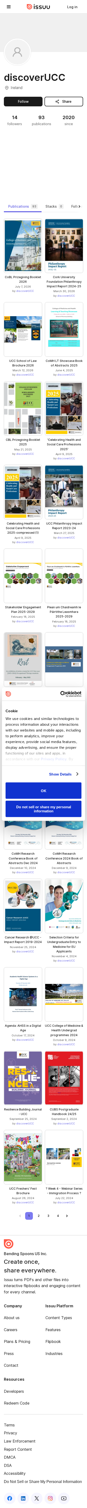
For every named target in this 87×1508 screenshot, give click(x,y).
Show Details (60, 774)
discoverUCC (25, 291)
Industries (54, 1353)
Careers (10, 1329)
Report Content (18, 1449)
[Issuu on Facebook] (9, 1498)
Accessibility (15, 1473)
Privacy (10, 1433)
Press (9, 1353)
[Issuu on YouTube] (64, 1498)
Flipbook (53, 1341)
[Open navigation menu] (9, 7)
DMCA (9, 1457)
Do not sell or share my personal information (43, 809)
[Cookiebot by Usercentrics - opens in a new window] (61, 694)
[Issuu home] (38, 6)
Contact (11, 1365)
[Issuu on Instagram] (50, 1498)
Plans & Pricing (17, 1341)
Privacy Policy (53, 759)
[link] (72, 7)
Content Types (58, 1317)
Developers (14, 1391)
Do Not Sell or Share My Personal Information (43, 1482)
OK (43, 791)
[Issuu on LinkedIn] (23, 1498)
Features (53, 1329)
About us (12, 1317)
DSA (8, 1465)
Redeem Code (16, 1403)
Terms (9, 1425)
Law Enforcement (20, 1441)
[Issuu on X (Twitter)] (37, 1498)
